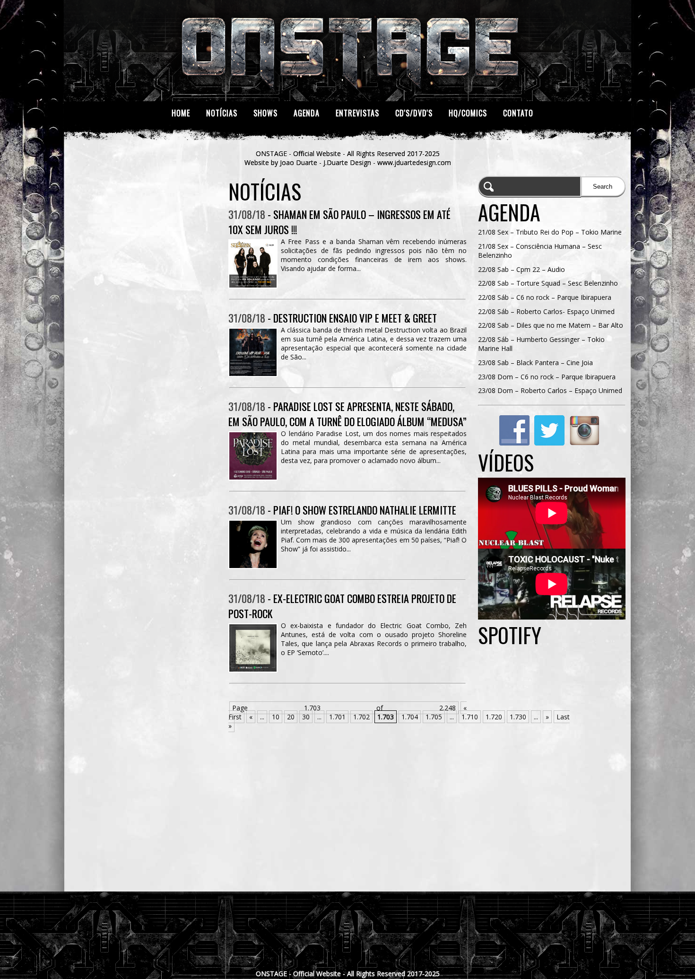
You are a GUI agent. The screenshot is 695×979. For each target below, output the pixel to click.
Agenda (307, 113)
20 (291, 716)
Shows (265, 113)
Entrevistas (357, 113)
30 (306, 716)
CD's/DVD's (414, 113)
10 (275, 716)
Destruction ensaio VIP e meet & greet (355, 317)
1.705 (434, 716)
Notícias (221, 113)
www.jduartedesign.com (414, 162)
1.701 (337, 716)
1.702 (361, 716)
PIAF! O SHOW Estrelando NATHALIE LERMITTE (364, 509)
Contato (518, 113)
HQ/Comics (468, 113)
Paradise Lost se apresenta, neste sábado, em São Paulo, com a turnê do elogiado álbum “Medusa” (347, 414)
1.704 (409, 716)
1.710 (469, 716)
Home (181, 113)
